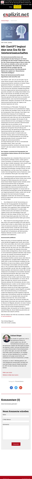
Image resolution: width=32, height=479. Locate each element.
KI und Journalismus (6, 316)
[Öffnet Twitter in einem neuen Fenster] (16, 388)
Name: (4, 414)
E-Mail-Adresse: (7, 419)
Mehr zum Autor (7, 372)
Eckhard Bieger (5, 20)
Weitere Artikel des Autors (10, 375)
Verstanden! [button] (17, 7)
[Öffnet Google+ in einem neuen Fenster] (20, 388)
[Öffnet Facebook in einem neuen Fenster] (11, 388)
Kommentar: (6, 424)
